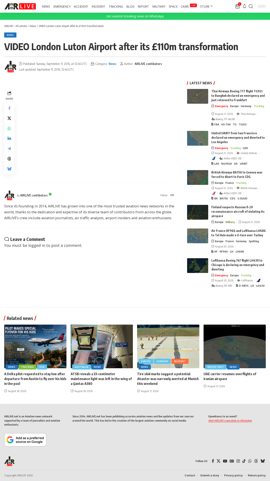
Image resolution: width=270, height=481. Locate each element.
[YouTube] (225, 461)
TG (234, 124)
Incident (180, 361)
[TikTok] (244, 461)
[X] (218, 461)
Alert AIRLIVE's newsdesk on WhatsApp (230, 420)
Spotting (254, 241)
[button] (251, 6)
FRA (216, 124)
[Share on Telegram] (9, 149)
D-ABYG (243, 285)
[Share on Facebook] (9, 108)
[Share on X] (9, 118)
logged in (36, 245)
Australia (81, 367)
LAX (216, 163)
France (229, 182)
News (10, 35)
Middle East (216, 367)
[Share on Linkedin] (9, 138)
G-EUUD (242, 198)
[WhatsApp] (250, 461)
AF (215, 251)
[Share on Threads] (9, 159)
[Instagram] (238, 461)
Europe (234, 106)
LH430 (260, 285)
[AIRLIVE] (20, 6)
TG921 (242, 124)
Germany (246, 106)
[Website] (172, 195)
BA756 (224, 198)
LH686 (240, 251)
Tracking (259, 106)
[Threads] (256, 461)
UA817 (243, 163)
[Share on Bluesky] (9, 169)
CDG (232, 198)
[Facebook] (213, 461)
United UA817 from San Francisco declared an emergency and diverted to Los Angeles (238, 137)
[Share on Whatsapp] (9, 128)
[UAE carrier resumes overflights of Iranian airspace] (235, 346)
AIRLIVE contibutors (148, 64)
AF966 (224, 251)
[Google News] (232, 461)
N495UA (226, 163)
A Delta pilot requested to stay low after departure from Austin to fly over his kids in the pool (35, 379)
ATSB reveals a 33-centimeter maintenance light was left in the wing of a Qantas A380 (101, 379)
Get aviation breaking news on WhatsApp (135, 16)
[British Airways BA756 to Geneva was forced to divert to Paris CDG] (197, 177)
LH (231, 251)
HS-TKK (226, 124)
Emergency (221, 106)
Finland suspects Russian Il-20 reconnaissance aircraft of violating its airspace (238, 211)
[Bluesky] (262, 461)
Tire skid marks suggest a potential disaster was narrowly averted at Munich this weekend (168, 379)
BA (216, 198)
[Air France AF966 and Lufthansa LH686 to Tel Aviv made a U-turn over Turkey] (197, 235)
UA (236, 163)
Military (230, 222)
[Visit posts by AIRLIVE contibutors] (10, 66)
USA (245, 148)
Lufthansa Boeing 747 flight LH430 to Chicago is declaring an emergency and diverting (237, 265)
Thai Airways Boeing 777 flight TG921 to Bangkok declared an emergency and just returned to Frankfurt (238, 95)
